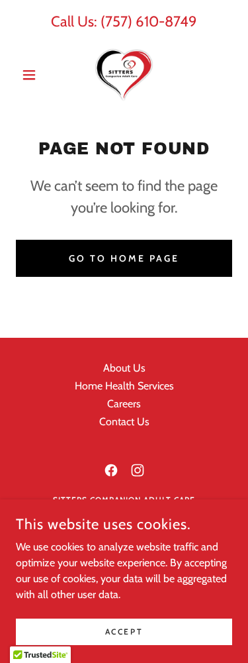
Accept (124, 632)
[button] (32, 75)
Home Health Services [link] (124, 386)
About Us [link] (124, 368)
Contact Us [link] (124, 421)
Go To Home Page (124, 258)
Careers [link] (124, 403)
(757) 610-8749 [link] (149, 21)
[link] (124, 74)
